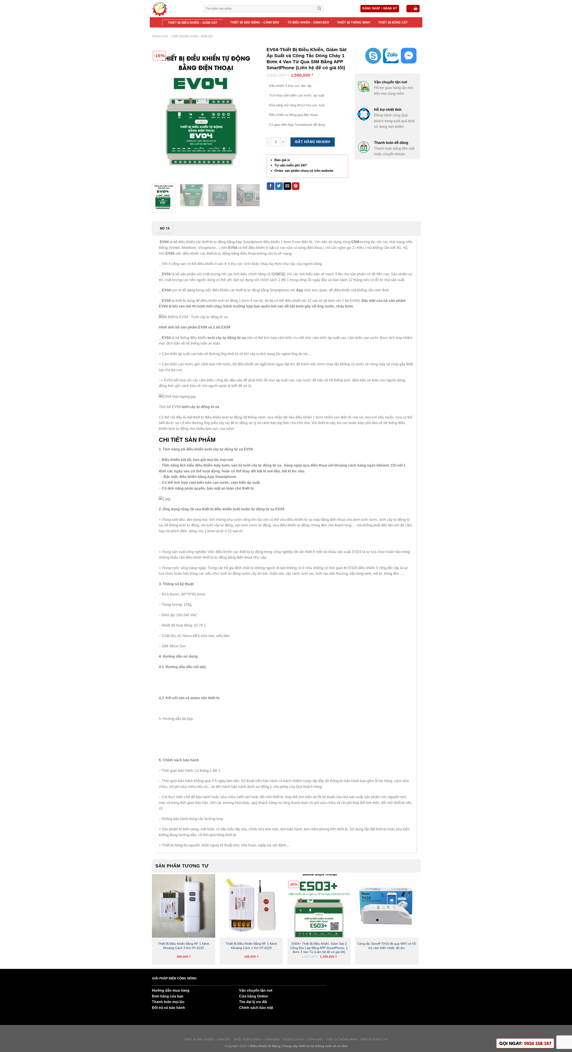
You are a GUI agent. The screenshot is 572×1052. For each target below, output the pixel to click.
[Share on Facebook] (270, 186)
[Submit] (319, 9)
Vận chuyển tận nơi (255, 990)
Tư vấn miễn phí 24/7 (290, 165)
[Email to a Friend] (287, 186)
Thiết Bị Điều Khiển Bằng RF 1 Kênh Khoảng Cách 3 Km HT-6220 (183, 946)
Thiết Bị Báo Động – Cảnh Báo (254, 22)
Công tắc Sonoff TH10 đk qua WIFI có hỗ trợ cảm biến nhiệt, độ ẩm (387, 946)
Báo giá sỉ (282, 160)
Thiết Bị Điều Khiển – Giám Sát (192, 22)
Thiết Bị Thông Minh (353, 22)
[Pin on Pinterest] (295, 186)
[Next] (252, 112)
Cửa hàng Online (253, 996)
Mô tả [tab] (165, 228)
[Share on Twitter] (279, 186)
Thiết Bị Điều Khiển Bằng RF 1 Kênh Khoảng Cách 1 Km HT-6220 (251, 946)
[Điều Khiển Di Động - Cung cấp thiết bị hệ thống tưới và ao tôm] (174, 8)
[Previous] (160, 112)
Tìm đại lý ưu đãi (253, 1002)
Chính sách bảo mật (256, 1008)
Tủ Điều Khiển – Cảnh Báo (308, 22)
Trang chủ (160, 36)
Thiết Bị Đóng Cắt (393, 22)
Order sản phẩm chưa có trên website (303, 171)
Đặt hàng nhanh (312, 142)
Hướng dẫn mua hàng (170, 990)
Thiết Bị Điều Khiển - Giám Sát (192, 36)
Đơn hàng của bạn (167, 996)
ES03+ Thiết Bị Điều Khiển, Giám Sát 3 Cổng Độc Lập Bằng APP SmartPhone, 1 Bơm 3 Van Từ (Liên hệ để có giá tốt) (319, 948)
